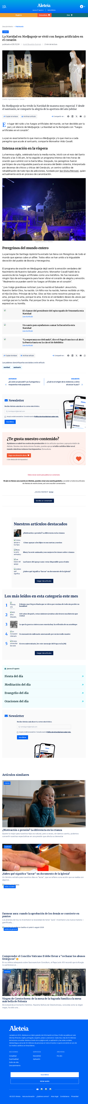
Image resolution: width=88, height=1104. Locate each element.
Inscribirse (10, 422)
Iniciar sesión (44, 1081)
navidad (7, 367)
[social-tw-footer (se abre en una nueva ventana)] (46, 1089)
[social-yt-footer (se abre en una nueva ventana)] (37, 1089)
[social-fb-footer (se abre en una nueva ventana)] (42, 1089)
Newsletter (37, 1056)
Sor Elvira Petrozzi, (69, 170)
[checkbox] (5, 416)
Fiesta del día (14, 676)
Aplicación (36, 1059)
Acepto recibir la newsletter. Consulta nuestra (33, 416)
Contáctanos (64, 1096)
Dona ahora (43, 15)
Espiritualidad (14, 1059)
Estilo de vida (13, 1062)
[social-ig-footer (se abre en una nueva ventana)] (51, 1089)
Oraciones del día (17, 701)
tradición (8, 847)
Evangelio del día (17, 693)
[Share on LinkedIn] (72, 116)
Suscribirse (45, 1075)
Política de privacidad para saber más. (46, 416)
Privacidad (74, 1096)
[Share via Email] (81, 116)
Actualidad (12, 1056)
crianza (7, 783)
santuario (17, 367)
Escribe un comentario (44, 501)
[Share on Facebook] (68, 116)
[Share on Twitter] (76, 116)
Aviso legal (54, 1096)
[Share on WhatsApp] (85, 116)
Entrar (51, 492)
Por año (59, 1056)
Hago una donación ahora (17, 455)
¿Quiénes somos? (42, 1096)
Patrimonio (19, 26)
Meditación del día (18, 684)
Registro (19, 15)
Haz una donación (28, 1096)
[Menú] (16, 6)
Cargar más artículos (44, 581)
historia (7, 972)
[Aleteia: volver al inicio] (44, 5)
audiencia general (11, 929)
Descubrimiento (7, 27)
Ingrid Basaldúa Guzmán (32, 44)
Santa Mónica (51, 10)
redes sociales (10, 887)
